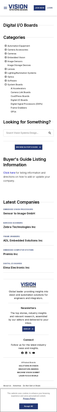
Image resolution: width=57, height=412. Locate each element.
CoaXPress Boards (20, 96)
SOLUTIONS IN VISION (28, 366)
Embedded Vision (16, 57)
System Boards (15, 84)
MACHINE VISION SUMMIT (28, 372)
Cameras (12, 53)
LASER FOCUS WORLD (28, 376)
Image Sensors (15, 61)
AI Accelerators (18, 88)
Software (12, 80)
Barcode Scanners (13, 223)
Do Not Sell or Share (31, 386)
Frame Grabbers (19, 108)
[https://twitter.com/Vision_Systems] (29, 352)
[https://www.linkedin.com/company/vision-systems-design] (26, 352)
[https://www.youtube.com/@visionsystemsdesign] (33, 352)
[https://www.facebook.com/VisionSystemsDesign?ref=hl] (22, 352)
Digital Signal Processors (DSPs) (27, 104)
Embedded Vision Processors (18, 209)
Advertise (17, 386)
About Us (7, 386)
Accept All (28, 406)
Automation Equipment (19, 46)
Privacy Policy (29, 399)
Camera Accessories (18, 50)
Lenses (11, 69)
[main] (28, 400)
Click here (9, 172)
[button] (5, 8)
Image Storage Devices (19, 65)
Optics (11, 77)
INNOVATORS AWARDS (29, 369)
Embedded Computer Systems (18, 250)
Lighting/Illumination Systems (22, 73)
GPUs (13, 111)
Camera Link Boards (21, 92)
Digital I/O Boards (19, 100)
